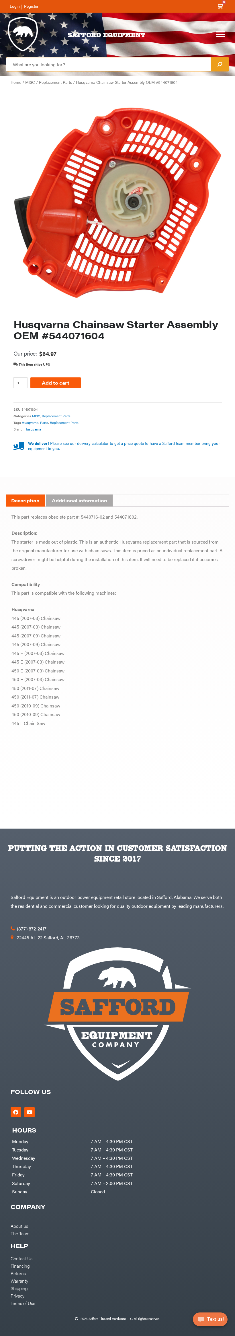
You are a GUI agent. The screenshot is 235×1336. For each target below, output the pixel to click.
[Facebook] (16, 1112)
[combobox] (108, 64)
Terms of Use (23, 1303)
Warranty (19, 1280)
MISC (30, 82)
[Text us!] (210, 1321)
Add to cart (55, 382)
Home (16, 82)
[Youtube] (29, 1112)
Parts (44, 422)
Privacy (17, 1295)
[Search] (220, 64)
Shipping (19, 1288)
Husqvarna (30, 422)
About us (19, 1225)
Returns (18, 1273)
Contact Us (21, 1258)
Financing (20, 1265)
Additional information (79, 500)
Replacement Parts (55, 82)
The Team (20, 1233)
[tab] (25, 501)
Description (25, 500)
